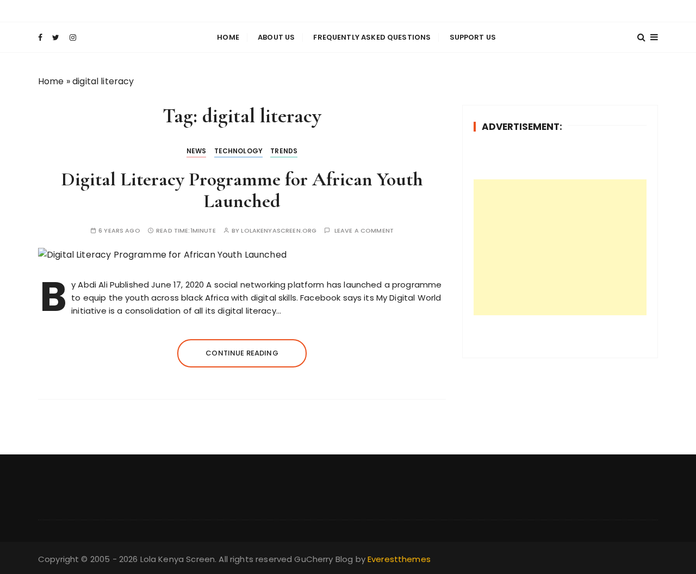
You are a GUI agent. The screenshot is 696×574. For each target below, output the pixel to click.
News (197, 150)
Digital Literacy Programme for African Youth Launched (242, 190)
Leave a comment (364, 231)
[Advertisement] (560, 247)
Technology (238, 150)
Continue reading (242, 353)
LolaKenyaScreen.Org (278, 231)
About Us (276, 37)
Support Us (473, 37)
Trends (283, 150)
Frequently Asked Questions (372, 37)
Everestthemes (399, 559)
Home (228, 37)
